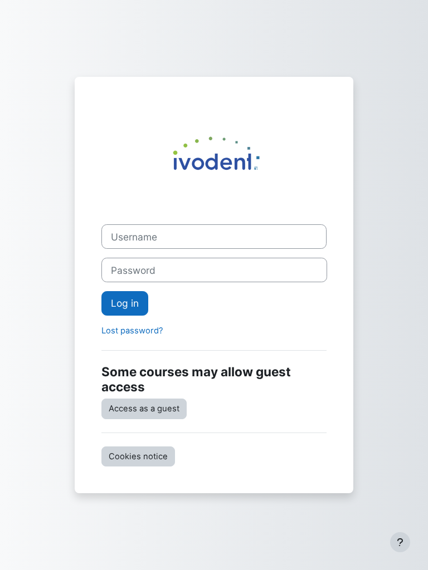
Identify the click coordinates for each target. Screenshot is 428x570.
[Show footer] (400, 542)
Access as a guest (144, 409)
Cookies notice (138, 456)
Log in (125, 303)
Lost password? (132, 331)
